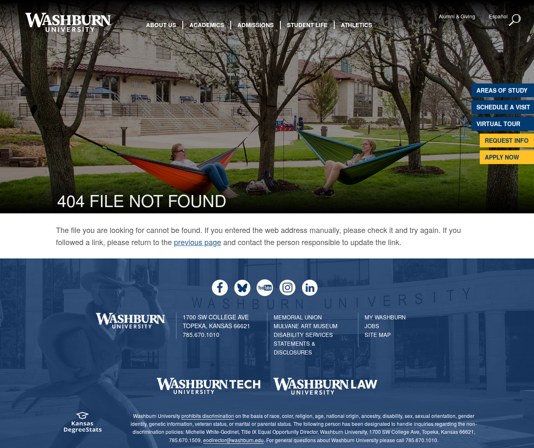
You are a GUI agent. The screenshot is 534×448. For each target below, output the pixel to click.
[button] (515, 20)
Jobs (372, 326)
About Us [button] (161, 25)
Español (498, 16)
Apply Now (502, 157)
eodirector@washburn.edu (233, 439)
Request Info (507, 140)
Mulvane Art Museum (306, 326)
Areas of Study (501, 90)
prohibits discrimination (207, 415)
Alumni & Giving (457, 16)
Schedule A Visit (503, 107)
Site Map (378, 335)
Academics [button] (206, 25)
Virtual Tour (498, 123)
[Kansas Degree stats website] (82, 425)
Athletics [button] (356, 25)
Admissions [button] (255, 25)
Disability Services (303, 335)
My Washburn (385, 317)
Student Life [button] (307, 25)
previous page (197, 241)
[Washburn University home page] (67, 22)
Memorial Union (298, 317)
